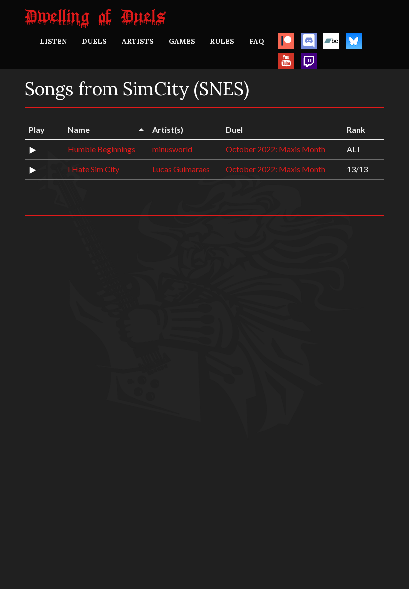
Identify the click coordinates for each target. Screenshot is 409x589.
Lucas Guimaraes (181, 169)
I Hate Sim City (93, 169)
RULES (222, 41)
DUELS (94, 41)
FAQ (256, 41)
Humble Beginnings (101, 149)
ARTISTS (138, 41)
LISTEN (53, 41)
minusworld (172, 149)
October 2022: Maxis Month (275, 149)
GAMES (182, 41)
